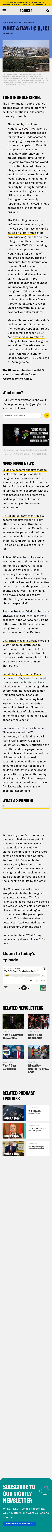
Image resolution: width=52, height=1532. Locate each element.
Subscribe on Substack (19, 1524)
